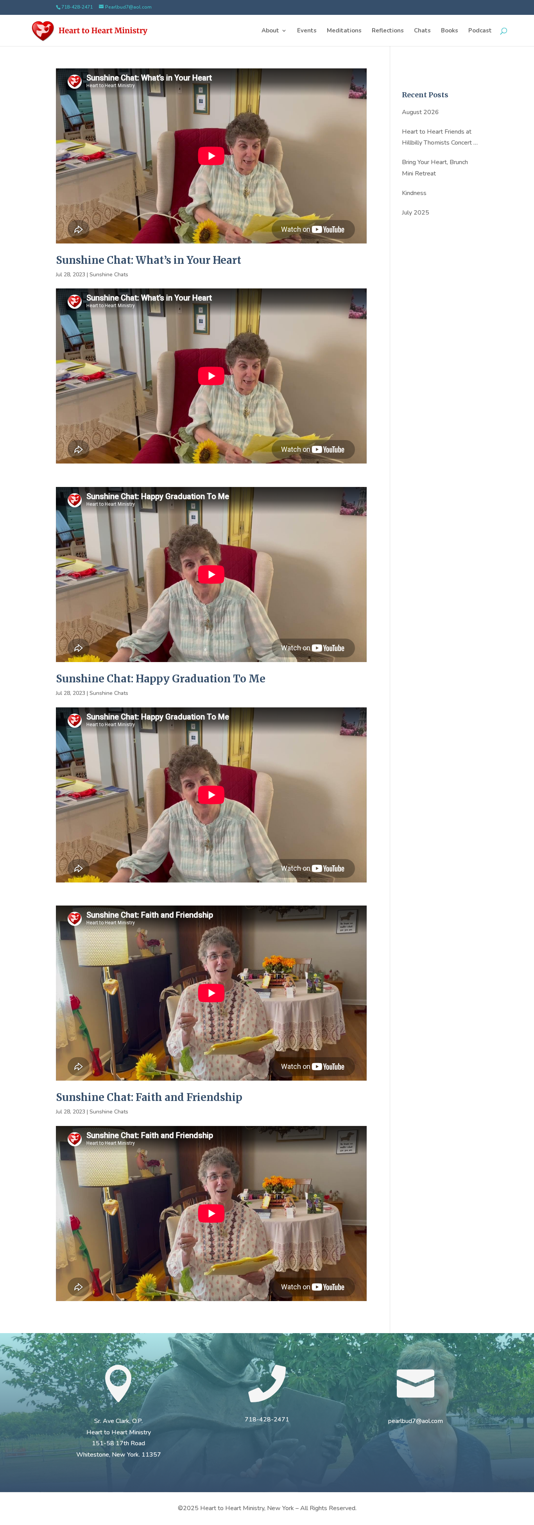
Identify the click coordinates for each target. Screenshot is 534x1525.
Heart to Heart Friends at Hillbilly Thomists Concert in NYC (440, 138)
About (270, 31)
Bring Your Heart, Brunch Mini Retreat (435, 168)
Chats (422, 31)
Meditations (344, 31)
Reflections (388, 31)
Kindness (414, 193)
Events (307, 31)
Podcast (480, 31)
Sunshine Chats (109, 274)
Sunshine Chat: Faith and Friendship (149, 1097)
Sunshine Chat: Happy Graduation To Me (160, 678)
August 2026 (420, 112)
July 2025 (415, 212)
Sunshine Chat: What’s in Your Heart (148, 260)
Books (449, 31)
